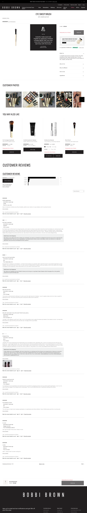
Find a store (66, 4)
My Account (46, 510)
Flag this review (27, 213)
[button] (83, 8)
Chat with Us (60, 512)
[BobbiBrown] (11, 7)
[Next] (81, 1)
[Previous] (3, 1)
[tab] (11, 174)
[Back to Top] (82, 510)
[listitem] (12, 139)
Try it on (49, 155)
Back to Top (41, 463)
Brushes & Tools (6, 18)
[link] (83, 4)
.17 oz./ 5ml (48, 146)
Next (82, 463)
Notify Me (79, 32)
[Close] (83, 1)
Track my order (73, 4)
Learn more (81, 47)
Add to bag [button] (32, 149)
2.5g (55, 146)
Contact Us (59, 510)
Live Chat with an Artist (76, 510)
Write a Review (7, 180)
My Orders (46, 512)
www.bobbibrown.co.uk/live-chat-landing (50, 353)
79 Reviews (12, 21)
